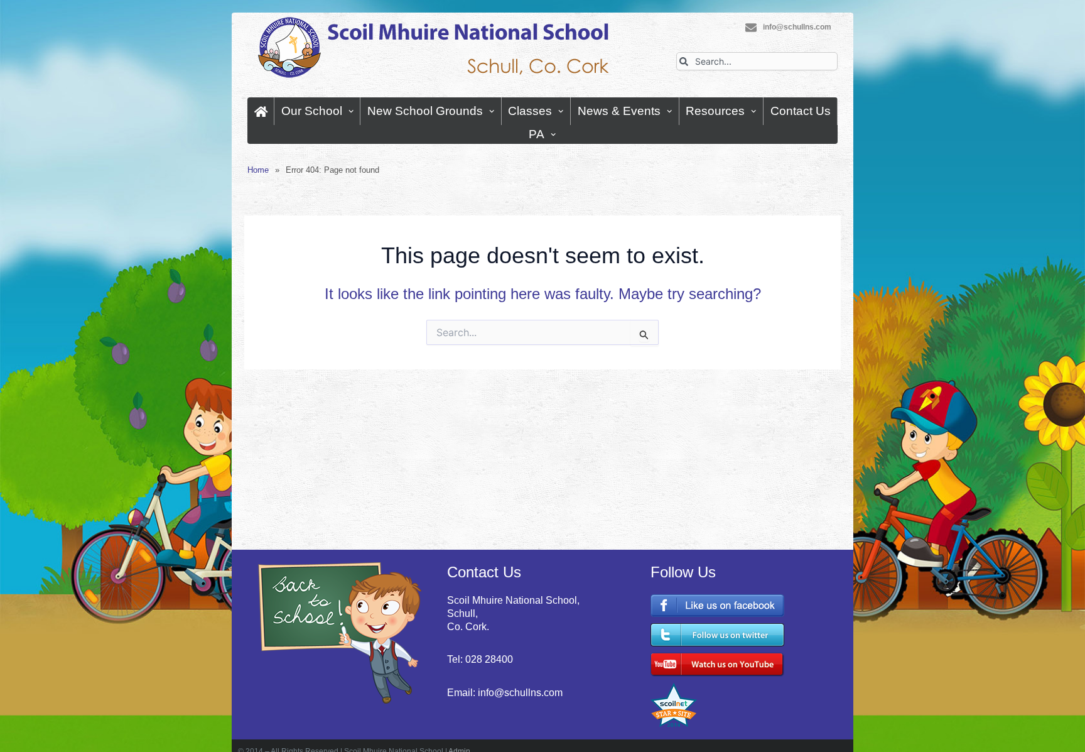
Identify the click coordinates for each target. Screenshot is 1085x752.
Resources (715, 110)
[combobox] (757, 61)
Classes (530, 110)
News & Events (619, 110)
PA (536, 134)
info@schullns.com (797, 27)
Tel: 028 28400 (480, 659)
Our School (311, 110)
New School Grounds (425, 110)
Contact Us (800, 110)
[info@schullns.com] (751, 27)
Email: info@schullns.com (505, 692)
